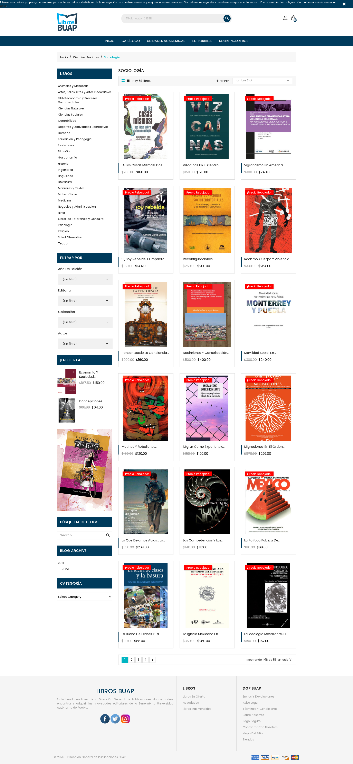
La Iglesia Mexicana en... (201, 634)
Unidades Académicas (166, 40)
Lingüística (65, 176)
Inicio (110, 40)
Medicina (64, 200)
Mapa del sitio (253, 733)
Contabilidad (67, 121)
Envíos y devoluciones (258, 696)
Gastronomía (67, 157)
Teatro (63, 243)
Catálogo (131, 40)
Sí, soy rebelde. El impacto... (144, 259)
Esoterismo (66, 145)
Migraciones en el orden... (264, 446)
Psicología (65, 225)
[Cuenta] (285, 17)
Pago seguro (252, 721)
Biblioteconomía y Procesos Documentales (77, 100)
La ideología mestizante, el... (266, 634)
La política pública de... (262, 540)
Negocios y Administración (77, 207)
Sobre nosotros (233, 40)
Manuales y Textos (71, 188)
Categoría (71, 583)
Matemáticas (67, 194)
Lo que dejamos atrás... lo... (143, 540)
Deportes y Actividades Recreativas (83, 127)
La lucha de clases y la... (141, 634)
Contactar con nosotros (260, 727)
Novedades (191, 703)
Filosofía (64, 151)
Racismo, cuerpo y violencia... (267, 259)
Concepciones (90, 401)
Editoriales (202, 40)
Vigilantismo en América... (264, 165)
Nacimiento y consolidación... (206, 352)
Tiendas (248, 739)
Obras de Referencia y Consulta (81, 219)
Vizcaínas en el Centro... (201, 165)
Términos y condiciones (260, 709)
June (65, 569)
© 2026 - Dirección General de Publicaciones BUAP (90, 757)
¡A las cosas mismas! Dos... (143, 165)
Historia (63, 164)
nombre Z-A (263, 80)
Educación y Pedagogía (75, 139)
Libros (66, 73)
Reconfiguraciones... (198, 259)
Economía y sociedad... (88, 374)
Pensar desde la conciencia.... (145, 352)
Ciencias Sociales (70, 115)
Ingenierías (66, 170)
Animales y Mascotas (73, 86)
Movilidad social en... (260, 352)
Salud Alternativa (70, 237)
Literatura (65, 182)
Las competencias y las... (203, 540)
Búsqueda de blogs (79, 521)
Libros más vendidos (197, 709)
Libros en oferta (194, 696)
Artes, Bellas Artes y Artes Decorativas (85, 92)
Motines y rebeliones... (139, 446)
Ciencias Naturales (71, 108)
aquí (3, 5)
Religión (63, 231)
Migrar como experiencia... (204, 446)
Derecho (64, 133)
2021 (61, 563)
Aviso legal (250, 703)
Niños (62, 213)
